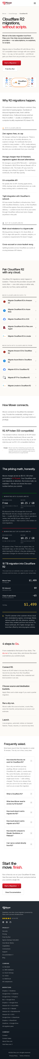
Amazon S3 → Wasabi (9, 1008)
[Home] (7, 3)
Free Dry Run (10, 69)
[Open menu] (35, 3)
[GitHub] (10, 922)
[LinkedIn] (3, 922)
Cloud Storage (13, 13)
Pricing (4, 934)
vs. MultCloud (6, 978)
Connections (6, 949)
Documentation (7, 955)
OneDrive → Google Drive (10, 1023)
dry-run (5, 653)
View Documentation (13, 892)
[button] (34, 3)
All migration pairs (8, 1026)
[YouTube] (7, 922)
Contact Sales (6, 1038)
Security (5, 931)
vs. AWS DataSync (8, 970)
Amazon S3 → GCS (8, 1014)
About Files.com (7, 1041)
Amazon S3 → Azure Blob (10, 1005)
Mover (4, 13)
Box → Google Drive (8, 999)
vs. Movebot (6, 967)
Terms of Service (25, 1055)
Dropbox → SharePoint (9, 1020)
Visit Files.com (6, 1044)
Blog (3, 957)
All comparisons (7, 981)
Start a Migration (10, 63)
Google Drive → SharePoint (10, 1017)
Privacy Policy (13, 1055)
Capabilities (6, 946)
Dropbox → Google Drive (10, 1002)
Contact (4, 1035)
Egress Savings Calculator (10, 940)
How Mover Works (8, 943)
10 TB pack (16, 478)
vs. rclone (5, 975)
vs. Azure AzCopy (8, 973)
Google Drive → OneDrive (10, 993)
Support (4, 952)
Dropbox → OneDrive (9, 991)
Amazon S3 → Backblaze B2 (11, 1011)
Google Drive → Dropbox (10, 996)
